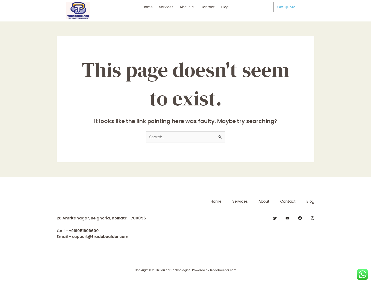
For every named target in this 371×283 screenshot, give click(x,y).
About (185, 7)
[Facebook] (300, 218)
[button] (186, 7)
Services (166, 7)
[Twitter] (275, 218)
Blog (224, 7)
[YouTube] (287, 218)
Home (148, 7)
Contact (208, 7)
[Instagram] (312, 218)
